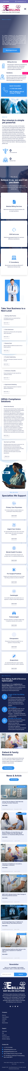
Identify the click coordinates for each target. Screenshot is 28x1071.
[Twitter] (18, 1006)
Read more (7, 456)
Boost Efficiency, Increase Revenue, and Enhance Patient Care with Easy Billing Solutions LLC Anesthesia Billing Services (13, 833)
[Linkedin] (15, 1006)
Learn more (6, 323)
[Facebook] (10, 1006)
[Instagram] (13, 1006)
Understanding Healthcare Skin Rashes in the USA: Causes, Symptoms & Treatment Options (14, 950)
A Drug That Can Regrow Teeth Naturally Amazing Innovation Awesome (12, 802)
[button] (25, 9)
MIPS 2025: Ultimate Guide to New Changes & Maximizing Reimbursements (14, 895)
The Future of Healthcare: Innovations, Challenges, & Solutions (12, 864)
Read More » (5, 805)
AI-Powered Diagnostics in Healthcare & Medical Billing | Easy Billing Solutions (12, 922)
